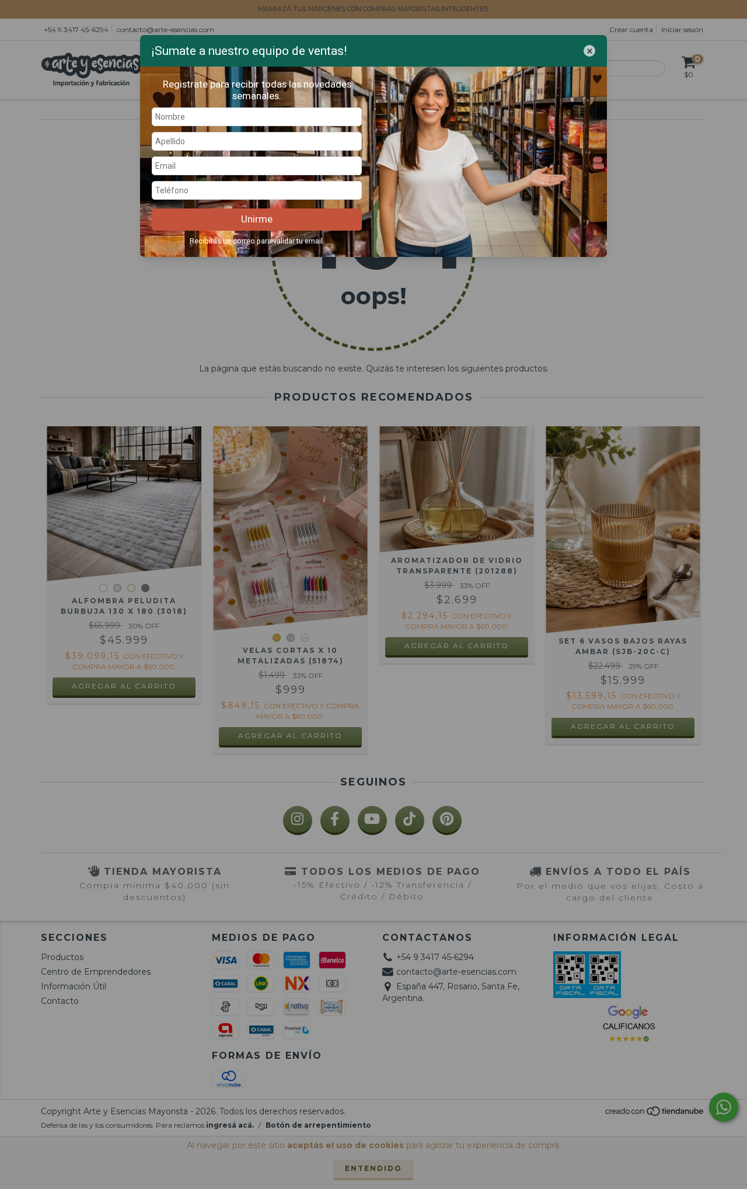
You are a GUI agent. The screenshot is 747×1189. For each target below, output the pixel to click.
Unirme (257, 219)
